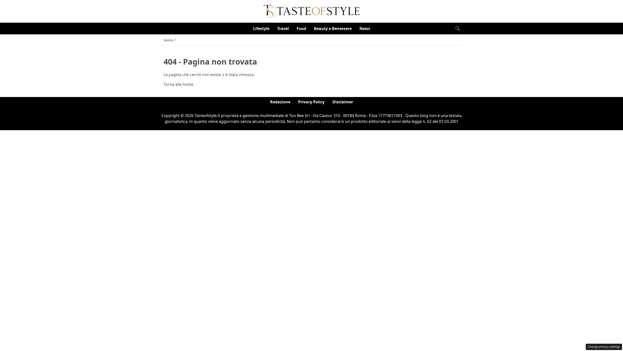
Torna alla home (178, 84)
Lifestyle (261, 28)
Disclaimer (342, 102)
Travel (283, 28)
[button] (457, 28)
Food (301, 28)
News (364, 28)
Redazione (280, 102)
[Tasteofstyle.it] (312, 11)
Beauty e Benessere (333, 28)
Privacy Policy (311, 102)
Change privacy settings (604, 347)
